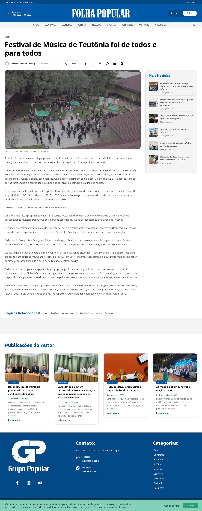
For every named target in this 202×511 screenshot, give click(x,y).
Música (99, 313)
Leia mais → (14, 420)
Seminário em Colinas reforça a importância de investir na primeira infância (176, 86)
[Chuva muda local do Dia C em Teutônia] (153, 132)
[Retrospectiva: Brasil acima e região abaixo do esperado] (126, 367)
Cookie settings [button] (172, 505)
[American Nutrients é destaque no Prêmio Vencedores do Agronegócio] (153, 102)
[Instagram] (29, 483)
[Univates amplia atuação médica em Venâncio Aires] (153, 145)
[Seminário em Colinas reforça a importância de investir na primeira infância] (153, 86)
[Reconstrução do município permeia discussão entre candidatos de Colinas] (27, 367)
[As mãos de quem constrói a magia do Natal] (175, 367)
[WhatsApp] (107, 63)
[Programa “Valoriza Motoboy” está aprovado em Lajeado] (153, 118)
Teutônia (109, 313)
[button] (194, 25)
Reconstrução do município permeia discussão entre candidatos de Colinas (24, 390)
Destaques (13, 382)
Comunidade (67, 313)
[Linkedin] (114, 63)
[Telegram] (122, 63)
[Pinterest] (100, 63)
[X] (93, 63)
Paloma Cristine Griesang (23, 63)
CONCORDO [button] (190, 505)
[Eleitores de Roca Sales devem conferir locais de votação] (153, 159)
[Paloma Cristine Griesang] (7, 63)
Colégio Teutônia (51, 313)
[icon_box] (18, 14)
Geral (7, 37)
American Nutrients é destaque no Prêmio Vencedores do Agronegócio (176, 102)
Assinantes (162, 382)
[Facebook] (85, 63)
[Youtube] (40, 483)
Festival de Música (85, 313)
